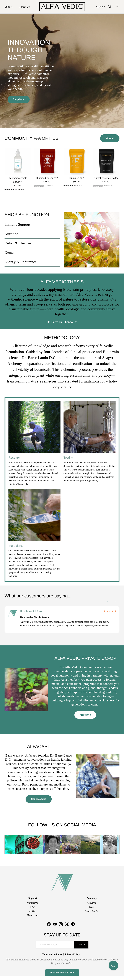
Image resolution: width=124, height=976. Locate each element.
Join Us (81, 944)
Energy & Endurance (21, 262)
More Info (85, 714)
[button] (117, 602)
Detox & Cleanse (18, 243)
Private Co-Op (91, 911)
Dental (10, 252)
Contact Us (32, 903)
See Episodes (38, 799)
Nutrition (12, 234)
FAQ (32, 907)
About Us (25, 6)
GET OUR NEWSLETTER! (62, 972)
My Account (32, 915)
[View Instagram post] (14, 844)
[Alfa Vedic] (62, 6)
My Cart (32, 911)
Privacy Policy (72, 954)
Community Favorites (32, 138)
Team (91, 907)
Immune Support (17, 224)
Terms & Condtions (52, 954)
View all (110, 138)
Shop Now (18, 99)
